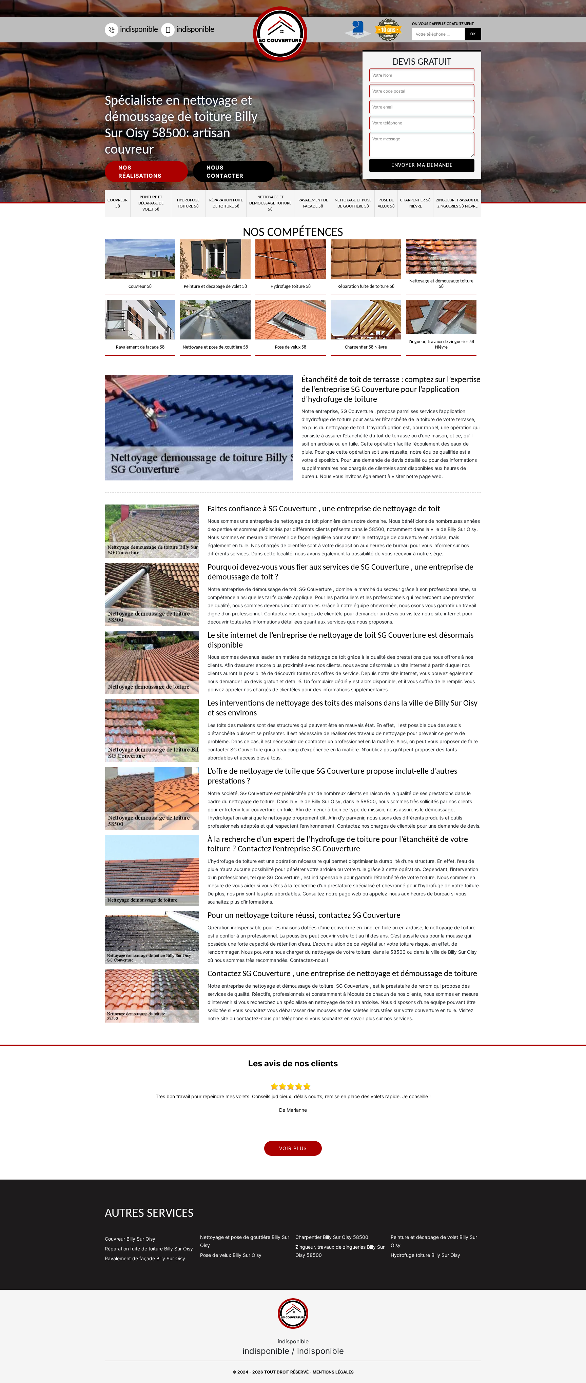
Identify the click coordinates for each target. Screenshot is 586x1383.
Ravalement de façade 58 (313, 203)
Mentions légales (333, 1372)
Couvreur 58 (118, 203)
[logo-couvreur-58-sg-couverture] (293, 1313)
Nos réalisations (139, 171)
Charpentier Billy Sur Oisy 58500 (331, 1237)
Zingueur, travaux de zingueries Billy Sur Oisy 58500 (340, 1251)
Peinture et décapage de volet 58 (150, 203)
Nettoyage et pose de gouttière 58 (353, 203)
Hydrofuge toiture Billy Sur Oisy (425, 1255)
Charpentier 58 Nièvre (415, 203)
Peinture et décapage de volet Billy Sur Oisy (434, 1241)
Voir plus (293, 1148)
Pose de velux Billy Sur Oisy (230, 1255)
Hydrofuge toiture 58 (188, 203)
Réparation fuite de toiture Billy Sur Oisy (149, 1248)
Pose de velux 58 (386, 203)
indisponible (139, 30)
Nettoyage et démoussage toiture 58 (270, 203)
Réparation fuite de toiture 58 (226, 203)
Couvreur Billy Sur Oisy (130, 1239)
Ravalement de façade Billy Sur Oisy (145, 1258)
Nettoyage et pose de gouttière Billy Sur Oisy (244, 1241)
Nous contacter (225, 171)
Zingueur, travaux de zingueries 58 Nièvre (457, 203)
